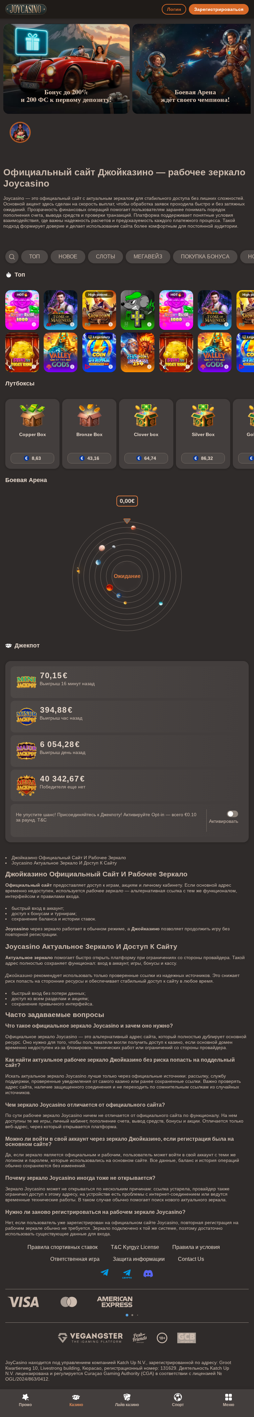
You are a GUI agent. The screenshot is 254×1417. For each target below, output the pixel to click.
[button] (127, 256)
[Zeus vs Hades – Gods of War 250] (137, 352)
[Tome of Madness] (60, 310)
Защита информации (139, 1259)
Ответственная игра (75, 1259)
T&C (42, 819)
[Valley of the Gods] (60, 352)
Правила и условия (196, 1247)
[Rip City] (137, 310)
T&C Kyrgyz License (135, 1247)
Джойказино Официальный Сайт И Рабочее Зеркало (69, 857)
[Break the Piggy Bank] (22, 352)
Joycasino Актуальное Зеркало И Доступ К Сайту (64, 862)
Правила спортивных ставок (62, 1247)
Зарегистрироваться (218, 9)
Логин (174, 9)
